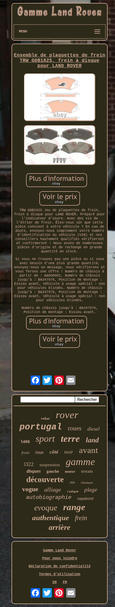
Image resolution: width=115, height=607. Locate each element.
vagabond (85, 499)
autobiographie (48, 497)
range (74, 507)
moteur (70, 471)
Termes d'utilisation (59, 574)
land (92, 440)
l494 (72, 482)
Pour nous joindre (59, 558)
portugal (40, 427)
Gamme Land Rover (59, 550)
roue (39, 452)
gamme (80, 461)
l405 (25, 441)
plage (90, 490)
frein (81, 518)
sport (45, 438)
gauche (53, 471)
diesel (93, 429)
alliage (52, 489)
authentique (50, 518)
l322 (29, 464)
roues (74, 428)
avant (88, 450)
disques (34, 471)
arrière (59, 527)
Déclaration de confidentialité (60, 566)
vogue (30, 489)
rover (67, 415)
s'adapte (72, 491)
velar (45, 418)
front (25, 452)
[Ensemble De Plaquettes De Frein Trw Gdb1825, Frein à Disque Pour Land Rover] (59, 98)
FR (65, 582)
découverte (45, 479)
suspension (50, 464)
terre (70, 438)
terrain (87, 471)
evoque (45, 507)
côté (54, 452)
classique (87, 482)
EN (54, 582)
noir (68, 452)
